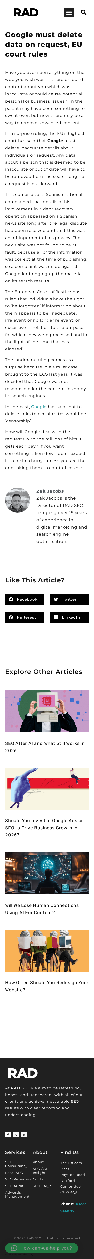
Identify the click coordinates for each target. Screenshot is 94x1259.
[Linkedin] (24, 1134)
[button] (69, 12)
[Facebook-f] (8, 1134)
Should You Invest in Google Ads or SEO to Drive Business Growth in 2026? (44, 828)
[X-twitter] (16, 1134)
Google (39, 406)
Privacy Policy (46, 1248)
